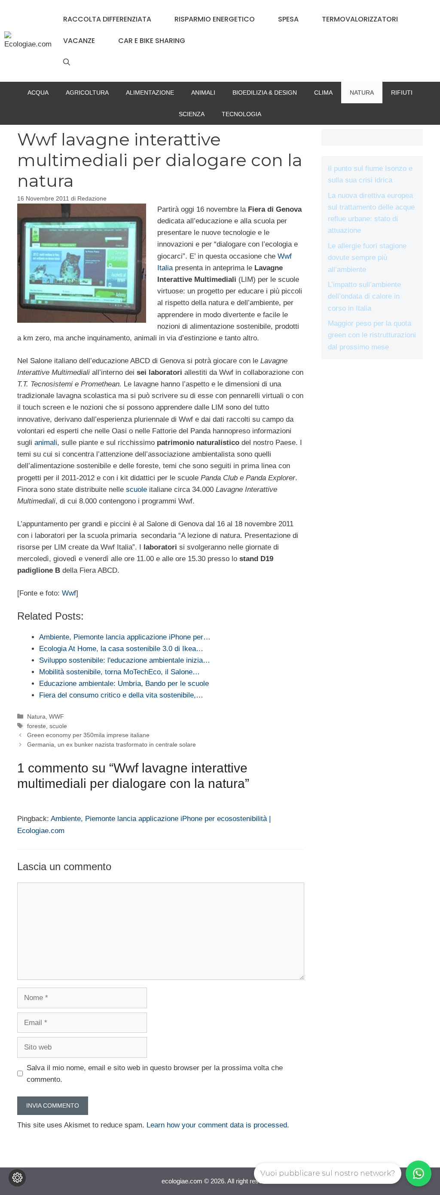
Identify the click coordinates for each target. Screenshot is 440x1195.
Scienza (192, 114)
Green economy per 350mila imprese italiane (88, 735)
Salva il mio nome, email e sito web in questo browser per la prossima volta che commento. (155, 1074)
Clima (323, 92)
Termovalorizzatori (360, 19)
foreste (36, 726)
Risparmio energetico (214, 19)
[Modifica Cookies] (17, 1177)
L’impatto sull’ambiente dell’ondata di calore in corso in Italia (364, 296)
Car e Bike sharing (151, 41)
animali (45, 442)
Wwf (69, 593)
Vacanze (79, 41)
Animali (203, 92)
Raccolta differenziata (107, 19)
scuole (136, 489)
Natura (362, 92)
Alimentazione (150, 92)
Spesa (288, 19)
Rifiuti (401, 92)
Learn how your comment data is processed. (218, 1125)
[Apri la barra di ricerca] (67, 62)
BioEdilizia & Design (264, 92)
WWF (56, 716)
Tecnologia (241, 114)
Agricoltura (87, 92)
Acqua (38, 92)
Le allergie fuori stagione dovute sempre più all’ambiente (367, 257)
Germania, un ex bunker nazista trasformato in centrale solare (111, 744)
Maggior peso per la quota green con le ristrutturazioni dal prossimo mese (372, 335)
